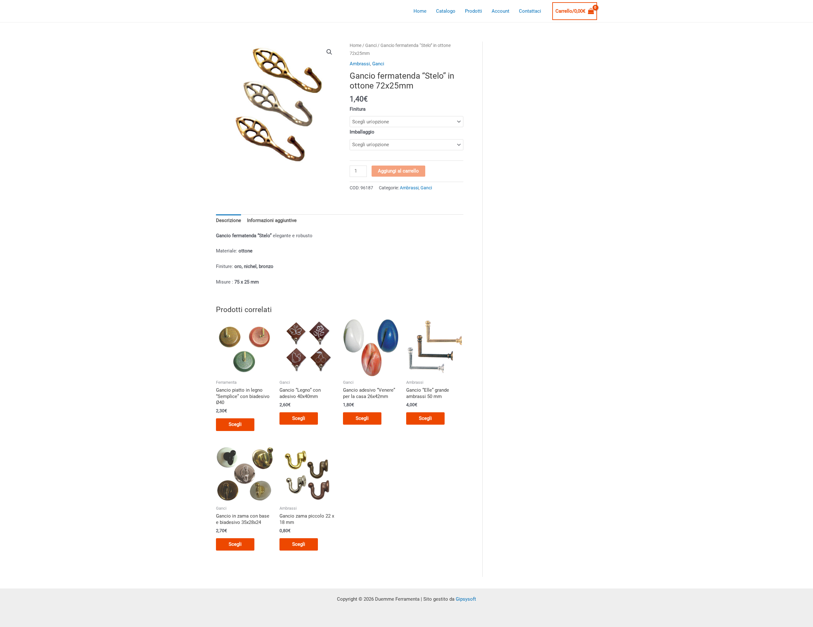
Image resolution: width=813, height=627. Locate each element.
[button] (329, 52)
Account (500, 11)
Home (420, 11)
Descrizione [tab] (228, 220)
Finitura (358, 109)
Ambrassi (360, 64)
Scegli (235, 424)
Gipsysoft (466, 599)
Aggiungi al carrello (398, 171)
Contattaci (530, 11)
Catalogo (445, 11)
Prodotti (473, 11)
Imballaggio (362, 132)
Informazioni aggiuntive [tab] (272, 220)
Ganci (371, 45)
